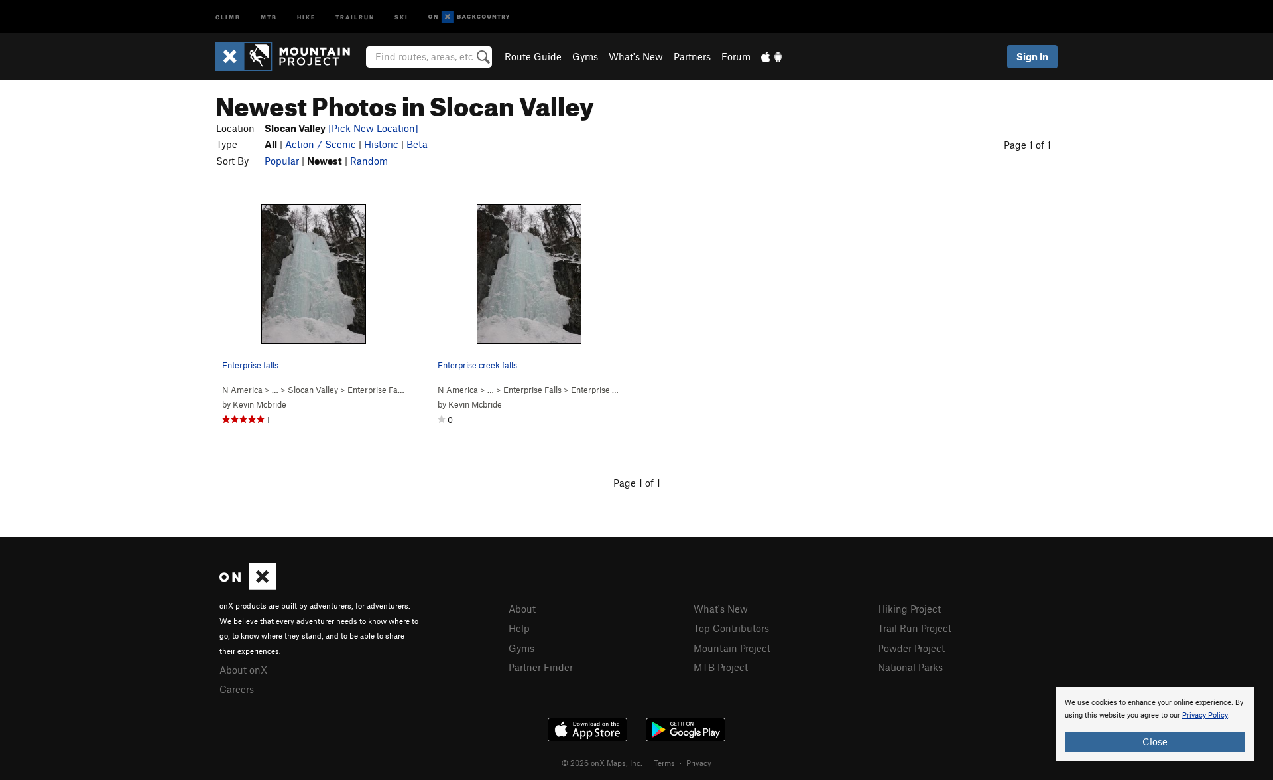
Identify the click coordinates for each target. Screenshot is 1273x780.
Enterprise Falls (376, 389)
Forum (736, 56)
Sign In (1032, 56)
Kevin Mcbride (259, 404)
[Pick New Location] (373, 128)
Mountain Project (732, 648)
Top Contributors (731, 628)
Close (1155, 741)
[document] (1155, 724)
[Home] (289, 56)
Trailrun (355, 16)
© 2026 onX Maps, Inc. (602, 762)
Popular (282, 161)
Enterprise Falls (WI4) (612, 389)
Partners (692, 56)
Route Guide (533, 56)
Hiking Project (909, 609)
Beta (417, 144)
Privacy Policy (1205, 715)
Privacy (698, 762)
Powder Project (911, 648)
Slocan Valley (313, 389)
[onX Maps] (247, 586)
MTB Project (721, 667)
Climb (228, 16)
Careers (236, 689)
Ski (401, 16)
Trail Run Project (914, 628)
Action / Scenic (320, 144)
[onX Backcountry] (469, 17)
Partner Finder (541, 667)
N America (242, 389)
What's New (636, 56)
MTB (269, 16)
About (522, 609)
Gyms (585, 56)
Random (369, 161)
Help (519, 628)
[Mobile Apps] (771, 56)
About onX (243, 670)
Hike (306, 16)
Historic (381, 144)
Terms (664, 762)
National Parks (910, 667)
